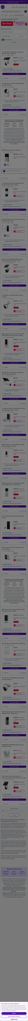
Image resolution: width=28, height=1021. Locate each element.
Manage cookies (14, 1019)
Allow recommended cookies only (14, 1016)
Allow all (14, 1013)
